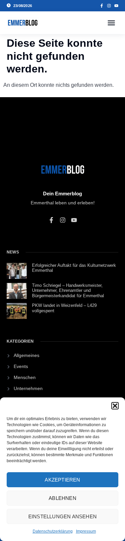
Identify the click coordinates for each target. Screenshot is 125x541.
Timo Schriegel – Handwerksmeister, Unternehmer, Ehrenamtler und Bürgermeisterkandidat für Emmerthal (68, 290)
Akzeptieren (62, 480)
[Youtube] (116, 6)
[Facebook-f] (102, 6)
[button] (115, 405)
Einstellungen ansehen (62, 516)
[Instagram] (109, 6)
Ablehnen (62, 498)
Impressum (86, 531)
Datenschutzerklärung (53, 531)
